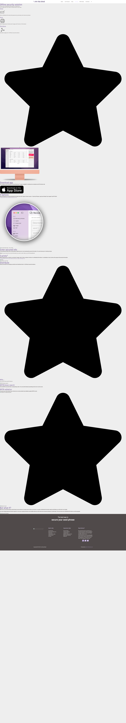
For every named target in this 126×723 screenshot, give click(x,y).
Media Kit (65, 536)
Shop (72, 1)
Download (87, 1)
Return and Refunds (67, 535)
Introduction (50, 530)
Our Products (67, 1)
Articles (49, 536)
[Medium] (88, 540)
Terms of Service (66, 531)
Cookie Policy (65, 532)
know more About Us (52, 531)
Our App (76, 1)
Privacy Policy (65, 530)
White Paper (81, 1)
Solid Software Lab (89, 546)
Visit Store (50, 532)
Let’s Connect (50, 535)
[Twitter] (85, 540)
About (62, 1)
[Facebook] (83, 540)
